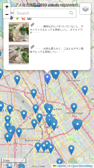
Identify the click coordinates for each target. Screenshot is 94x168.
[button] (17, 80)
